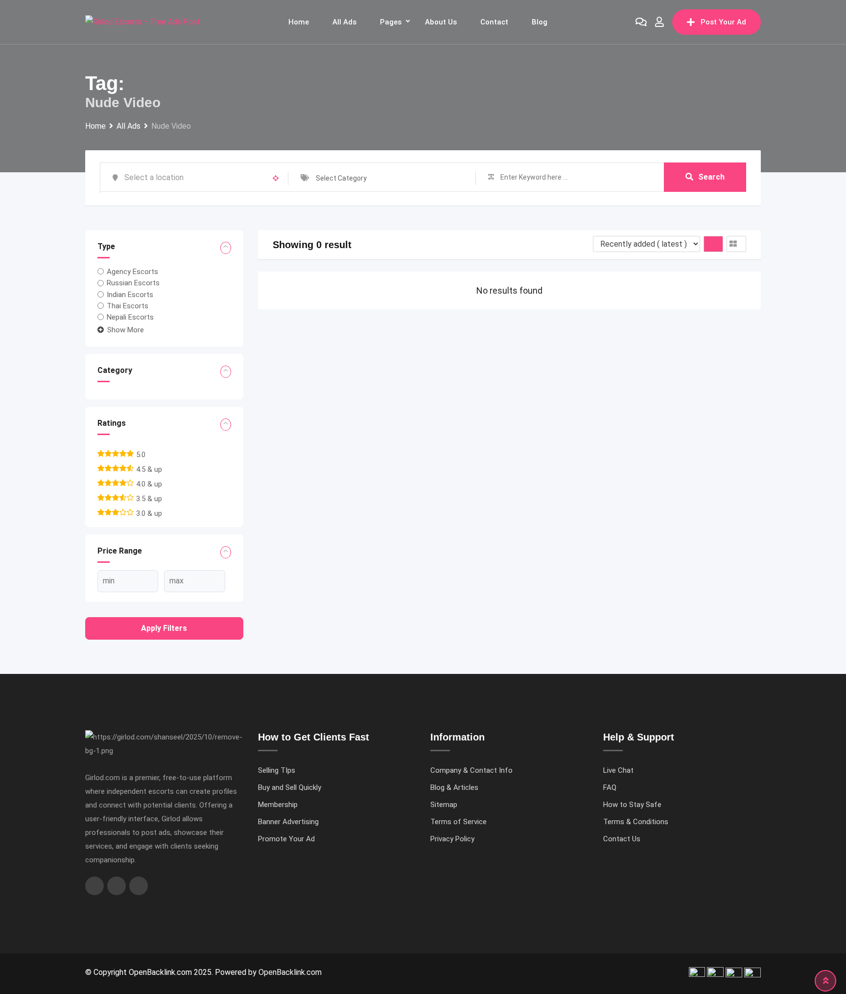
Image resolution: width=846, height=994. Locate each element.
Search (711, 177)
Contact (494, 22)
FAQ (609, 787)
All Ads (344, 22)
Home (298, 22)
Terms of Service (458, 821)
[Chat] (641, 22)
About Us (441, 22)
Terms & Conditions (635, 821)
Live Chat (618, 770)
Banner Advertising (288, 821)
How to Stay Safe (632, 804)
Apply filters (164, 628)
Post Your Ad (723, 22)
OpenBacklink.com (290, 972)
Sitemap (443, 804)
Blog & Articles (454, 787)
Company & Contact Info (471, 770)
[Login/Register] (659, 22)
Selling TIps (276, 770)
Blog (539, 22)
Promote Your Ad (286, 838)
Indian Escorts (130, 294)
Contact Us (621, 838)
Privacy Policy (452, 838)
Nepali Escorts (130, 317)
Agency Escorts (132, 271)
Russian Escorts (133, 282)
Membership (278, 804)
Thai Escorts (127, 305)
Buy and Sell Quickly (289, 787)
